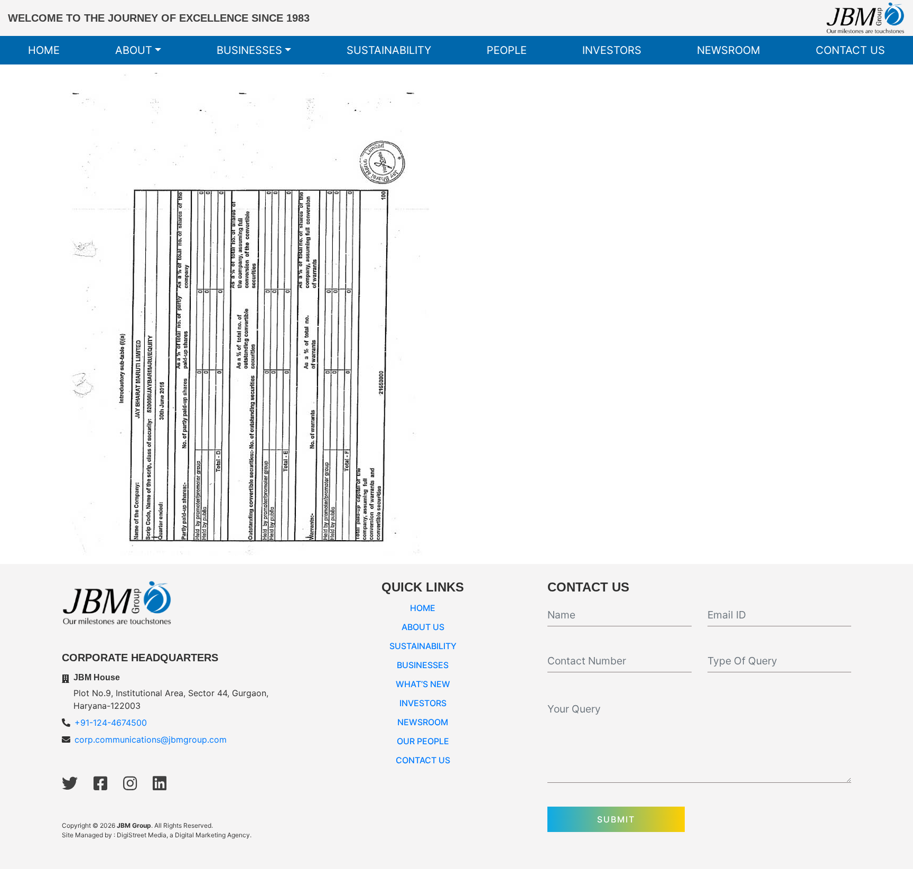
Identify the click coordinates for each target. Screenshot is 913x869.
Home (44, 50)
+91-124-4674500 (110, 722)
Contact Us (850, 50)
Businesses (249, 50)
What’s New (423, 684)
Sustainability (389, 50)
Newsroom (728, 50)
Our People (423, 741)
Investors (611, 50)
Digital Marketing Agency (212, 835)
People (507, 50)
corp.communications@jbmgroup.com (150, 739)
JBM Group (134, 825)
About (133, 50)
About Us (423, 627)
